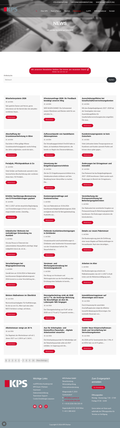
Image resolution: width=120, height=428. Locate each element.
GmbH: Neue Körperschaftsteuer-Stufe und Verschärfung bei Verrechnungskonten (97, 330)
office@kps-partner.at (71, 398)
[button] (36, 11)
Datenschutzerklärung (40, 393)
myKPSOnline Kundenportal (42, 384)
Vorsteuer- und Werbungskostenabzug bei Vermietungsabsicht (56, 265)
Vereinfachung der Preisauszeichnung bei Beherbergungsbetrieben (93, 198)
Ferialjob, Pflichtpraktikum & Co (20, 163)
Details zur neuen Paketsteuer (95, 231)
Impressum (37, 390)
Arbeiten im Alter (89, 263)
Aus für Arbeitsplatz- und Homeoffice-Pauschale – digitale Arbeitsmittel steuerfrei (58, 330)
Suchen (111, 80)
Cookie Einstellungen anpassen (43, 399)
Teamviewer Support (40, 396)
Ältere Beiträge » (42, 360)
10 (33, 360)
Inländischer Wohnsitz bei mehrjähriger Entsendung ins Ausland (19, 233)
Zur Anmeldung (98, 387)
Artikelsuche (8, 75)
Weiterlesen (11, 117)
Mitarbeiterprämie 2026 (16, 98)
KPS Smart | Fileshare (40, 387)
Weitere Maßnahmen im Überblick (21, 295)
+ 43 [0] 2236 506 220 (72, 400)
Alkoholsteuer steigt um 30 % (19, 328)
